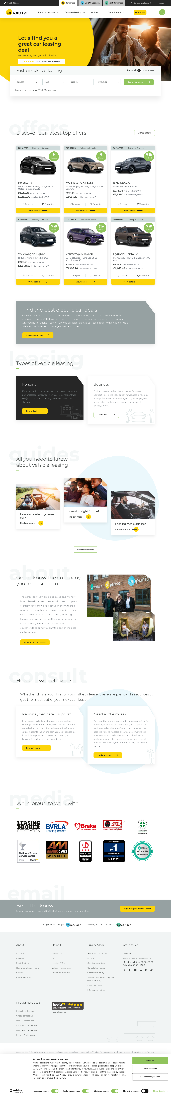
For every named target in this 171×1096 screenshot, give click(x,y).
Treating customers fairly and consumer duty (101, 979)
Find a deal (31, 411)
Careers (19, 973)
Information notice (96, 990)
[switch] (85, 1091)
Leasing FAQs (58, 963)
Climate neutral (23, 977)
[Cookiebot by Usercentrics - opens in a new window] (16, 1091)
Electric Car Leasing (25, 1035)
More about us (31, 642)
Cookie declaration (96, 963)
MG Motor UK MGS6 (80, 182)
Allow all (150, 1060)
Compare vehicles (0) (143, 3)
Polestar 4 (25, 182)
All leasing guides (85, 549)
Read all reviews (59, 1012)
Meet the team (23, 963)
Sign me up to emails (134, 908)
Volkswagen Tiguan (32, 254)
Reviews (20, 958)
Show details (158, 1091)
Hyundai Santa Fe (125, 254)
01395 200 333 (13, 3)
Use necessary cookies (150, 1077)
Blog (54, 958)
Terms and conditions (97, 953)
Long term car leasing (26, 1030)
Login (162, 3)
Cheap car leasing (24, 1016)
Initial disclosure (94, 985)
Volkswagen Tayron (79, 254)
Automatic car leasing (26, 1025)
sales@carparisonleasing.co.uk (137, 958)
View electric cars (34, 335)
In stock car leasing (25, 1011)
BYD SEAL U (121, 182)
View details (34, 210)
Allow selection (150, 1068)
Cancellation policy (96, 968)
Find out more (33, 748)
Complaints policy (95, 973)
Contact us (57, 953)
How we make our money (28, 968)
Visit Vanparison (47, 90)
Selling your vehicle (61, 973)
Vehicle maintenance (61, 968)
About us (20, 953)
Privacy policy (93, 958)
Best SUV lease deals (25, 1021)
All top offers (144, 133)
